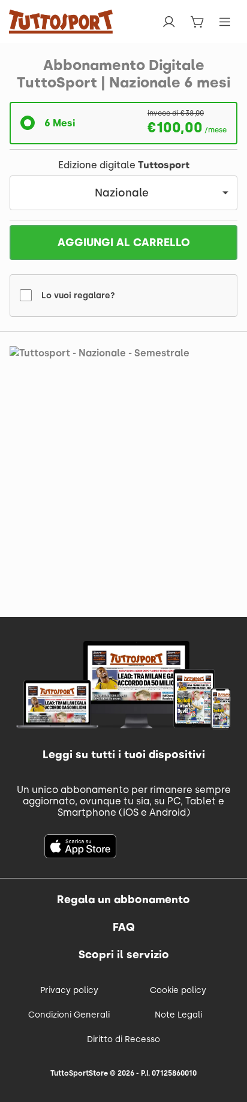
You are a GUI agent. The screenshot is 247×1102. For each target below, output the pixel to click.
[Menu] (225, 22)
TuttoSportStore (79, 1073)
